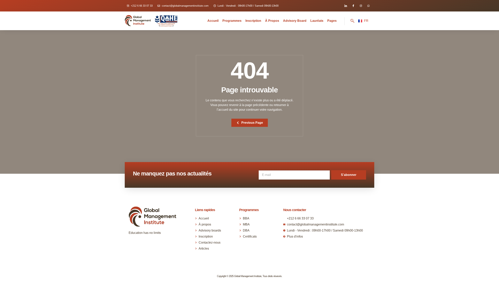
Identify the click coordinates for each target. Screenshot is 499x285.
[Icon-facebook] (353, 6)
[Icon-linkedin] (345, 6)
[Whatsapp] (368, 6)
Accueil (213, 20)
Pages (332, 20)
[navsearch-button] (349, 21)
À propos (272, 20)
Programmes (232, 20)
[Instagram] (361, 6)
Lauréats (316, 20)
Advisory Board (294, 20)
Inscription (253, 20)
